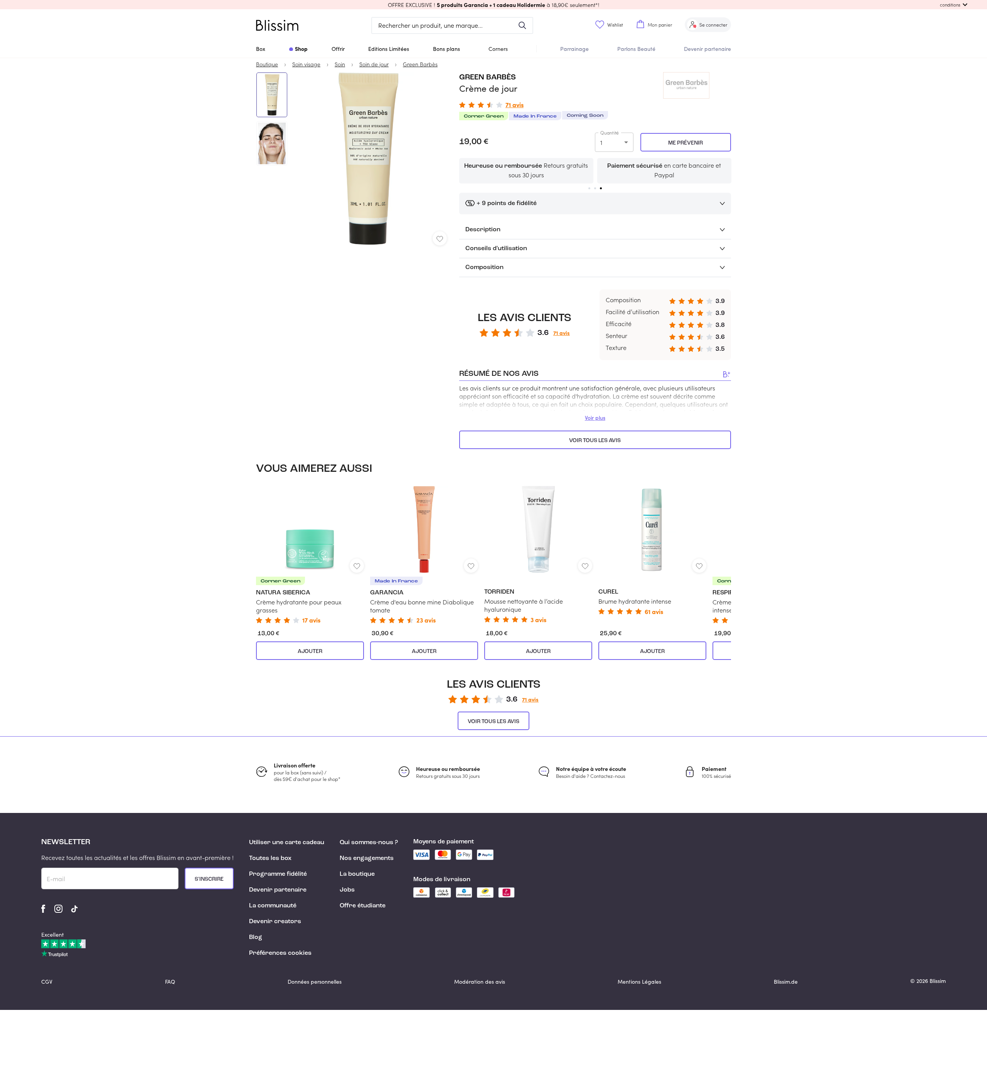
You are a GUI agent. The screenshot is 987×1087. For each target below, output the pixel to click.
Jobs (347, 890)
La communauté (272, 906)
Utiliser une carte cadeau (286, 843)
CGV (46, 981)
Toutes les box (270, 858)
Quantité (609, 133)
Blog (255, 937)
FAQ (170, 981)
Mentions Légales (639, 981)
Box (260, 48)
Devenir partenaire (707, 48)
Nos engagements (367, 858)
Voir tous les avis (595, 440)
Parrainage (574, 48)
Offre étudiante (363, 906)
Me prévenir (685, 143)
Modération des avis (479, 981)
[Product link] (310, 554)
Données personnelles (315, 981)
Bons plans (446, 48)
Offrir (338, 48)
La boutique (357, 874)
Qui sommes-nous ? (369, 843)
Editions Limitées (388, 48)
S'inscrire (209, 879)
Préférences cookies (280, 953)
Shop (301, 48)
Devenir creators (275, 922)
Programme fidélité (278, 874)
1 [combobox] (601, 142)
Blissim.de (786, 981)
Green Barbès (487, 77)
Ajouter (310, 651)
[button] (493, 4)
